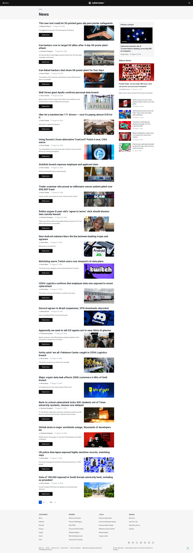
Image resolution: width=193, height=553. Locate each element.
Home (40, 9)
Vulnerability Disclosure (45, 549)
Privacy (41, 529)
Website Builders (74, 532)
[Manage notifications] (187, 548)
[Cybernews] (96, 3)
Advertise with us (134, 525)
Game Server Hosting (75, 539)
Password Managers (75, 522)
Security (41, 525)
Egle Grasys (125, 54)
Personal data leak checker (107, 522)
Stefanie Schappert (47, 51)
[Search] (189, 3)
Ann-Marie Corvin (125, 89)
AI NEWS (124, 41)
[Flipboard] (149, 542)
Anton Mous (44, 242)
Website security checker (107, 529)
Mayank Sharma (46, 26)
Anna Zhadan (45, 73)
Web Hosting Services (76, 536)
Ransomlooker (103, 532)
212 (51, 502)
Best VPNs (72, 525)
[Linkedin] (141, 542)
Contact (47, 548)
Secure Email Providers (76, 529)
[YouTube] (137, 542)
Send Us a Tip (133, 522)
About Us (132, 518)
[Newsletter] (153, 542)
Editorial (41, 522)
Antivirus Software (75, 518)
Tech (40, 539)
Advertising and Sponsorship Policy (92, 548)
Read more (44, 35)
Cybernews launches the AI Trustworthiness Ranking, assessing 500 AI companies (136, 48)
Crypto (41, 532)
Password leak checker (106, 525)
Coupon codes (103, 536)
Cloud (40, 536)
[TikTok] (145, 542)
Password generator (105, 518)
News (40, 518)
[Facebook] (133, 542)
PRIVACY (123, 79)
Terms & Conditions (75, 548)
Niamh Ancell (45, 311)
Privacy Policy (64, 548)
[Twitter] (129, 542)
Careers (131, 529)
